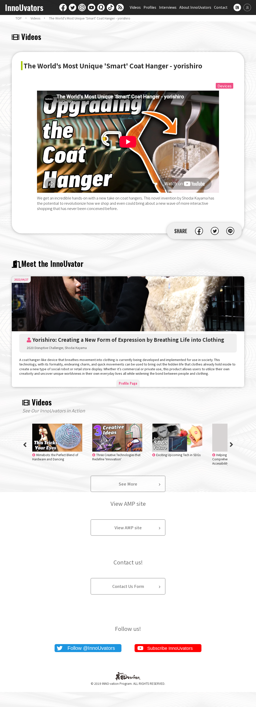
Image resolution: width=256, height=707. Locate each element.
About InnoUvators (195, 7)
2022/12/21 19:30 (55, 457)
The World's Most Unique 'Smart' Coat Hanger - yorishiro (89, 18)
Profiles (150, 7)
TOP (19, 18)
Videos (135, 7)
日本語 (247, 7)
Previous (24, 445)
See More (128, 484)
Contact (221, 7)
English (237, 7)
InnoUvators (24, 7)
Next (231, 445)
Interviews (167, 7)
